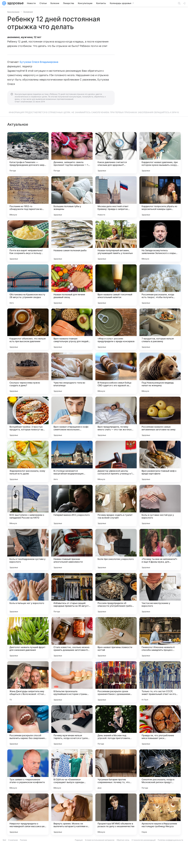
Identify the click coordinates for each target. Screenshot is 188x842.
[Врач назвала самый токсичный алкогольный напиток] (116, 285)
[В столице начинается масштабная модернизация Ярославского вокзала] (72, 461)
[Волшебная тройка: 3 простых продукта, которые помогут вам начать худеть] (28, 417)
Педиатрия (28, 12)
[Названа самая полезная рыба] (72, 241)
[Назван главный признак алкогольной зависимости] (72, 549)
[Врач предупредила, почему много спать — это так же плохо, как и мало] (116, 417)
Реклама (23, 840)
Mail (4, 840)
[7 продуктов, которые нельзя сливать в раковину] (160, 329)
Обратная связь (123, 840)
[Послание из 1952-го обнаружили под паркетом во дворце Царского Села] (28, 197)
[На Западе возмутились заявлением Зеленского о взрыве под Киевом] (160, 241)
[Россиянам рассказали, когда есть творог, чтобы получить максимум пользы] (160, 285)
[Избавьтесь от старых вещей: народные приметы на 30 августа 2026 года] (72, 593)
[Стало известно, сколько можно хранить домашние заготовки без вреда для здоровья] (72, 637)
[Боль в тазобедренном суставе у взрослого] (28, 549)
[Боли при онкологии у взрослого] (116, 549)
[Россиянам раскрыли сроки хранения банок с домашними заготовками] (116, 682)
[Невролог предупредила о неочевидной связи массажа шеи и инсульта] (28, 814)
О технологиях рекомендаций (144, 840)
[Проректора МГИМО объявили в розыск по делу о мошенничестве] (116, 814)
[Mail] (4, 3)
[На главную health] (15, 3)
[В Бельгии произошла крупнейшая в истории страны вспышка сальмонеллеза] (72, 682)
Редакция (79, 840)
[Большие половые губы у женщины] (72, 197)
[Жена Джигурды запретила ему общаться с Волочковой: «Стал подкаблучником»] (28, 682)
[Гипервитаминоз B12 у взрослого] (72, 505)
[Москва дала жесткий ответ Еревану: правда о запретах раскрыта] (116, 197)
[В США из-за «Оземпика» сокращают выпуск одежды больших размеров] (72, 770)
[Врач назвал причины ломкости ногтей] (116, 637)
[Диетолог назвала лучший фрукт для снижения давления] (28, 637)
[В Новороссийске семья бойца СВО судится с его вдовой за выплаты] (116, 373)
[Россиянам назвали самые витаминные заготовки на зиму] (160, 417)
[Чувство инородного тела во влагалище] (72, 373)
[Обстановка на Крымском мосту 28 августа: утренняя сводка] (28, 285)
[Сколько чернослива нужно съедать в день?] (28, 373)
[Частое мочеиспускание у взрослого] (160, 593)
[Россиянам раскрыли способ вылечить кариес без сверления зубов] (28, 726)
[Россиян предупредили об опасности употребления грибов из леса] (116, 593)
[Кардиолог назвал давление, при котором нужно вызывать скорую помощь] (160, 152)
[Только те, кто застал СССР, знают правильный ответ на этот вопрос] (160, 682)
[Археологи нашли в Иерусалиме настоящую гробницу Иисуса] (160, 814)
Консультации (13, 12)
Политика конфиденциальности (170, 840)
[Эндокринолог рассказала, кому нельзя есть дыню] (28, 461)
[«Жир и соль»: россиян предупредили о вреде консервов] (116, 329)
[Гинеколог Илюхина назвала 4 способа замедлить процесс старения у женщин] (160, 637)
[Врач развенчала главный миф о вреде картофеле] (160, 461)
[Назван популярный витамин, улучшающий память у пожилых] (116, 241)
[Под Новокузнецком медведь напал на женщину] (160, 373)
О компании (13, 840)
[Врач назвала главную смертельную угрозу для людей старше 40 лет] (72, 329)
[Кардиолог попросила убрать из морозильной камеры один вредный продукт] (160, 197)
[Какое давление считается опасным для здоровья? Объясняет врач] (116, 152)
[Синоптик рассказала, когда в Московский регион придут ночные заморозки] (160, 770)
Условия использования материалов (99, 840)
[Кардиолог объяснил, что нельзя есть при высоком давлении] (28, 329)
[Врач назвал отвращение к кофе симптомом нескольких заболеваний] (72, 417)
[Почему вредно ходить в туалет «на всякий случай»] (116, 505)
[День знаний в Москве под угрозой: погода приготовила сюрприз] (116, 726)
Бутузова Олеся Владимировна (39, 61)
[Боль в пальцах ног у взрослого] (28, 593)
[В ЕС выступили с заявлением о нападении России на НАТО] (28, 505)
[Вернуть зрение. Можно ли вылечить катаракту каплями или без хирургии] (72, 814)
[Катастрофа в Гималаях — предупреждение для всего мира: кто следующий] (28, 152)
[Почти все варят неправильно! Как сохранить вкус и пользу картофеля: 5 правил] (28, 241)
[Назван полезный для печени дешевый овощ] (72, 285)
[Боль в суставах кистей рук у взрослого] (160, 505)
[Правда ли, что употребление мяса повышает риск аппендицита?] (160, 726)
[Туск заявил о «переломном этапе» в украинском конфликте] (28, 770)
